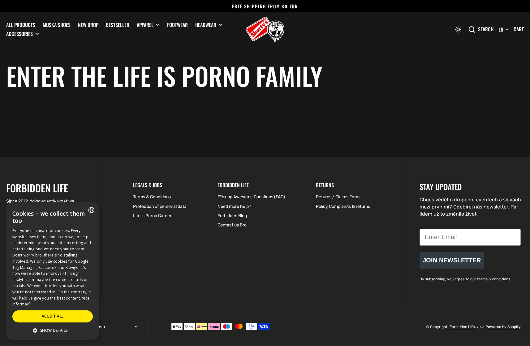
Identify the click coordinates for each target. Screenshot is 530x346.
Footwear (177, 24)
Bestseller (117, 24)
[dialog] (52, 271)
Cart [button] (519, 29)
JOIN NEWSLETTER (452, 260)
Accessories (19, 33)
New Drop (88, 24)
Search (485, 29)
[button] (458, 29)
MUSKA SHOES (57, 24)
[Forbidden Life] (265, 29)
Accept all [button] (53, 316)
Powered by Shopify (503, 327)
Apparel (145, 24)
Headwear (205, 24)
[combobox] (91, 210)
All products (20, 24)
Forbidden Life (462, 327)
